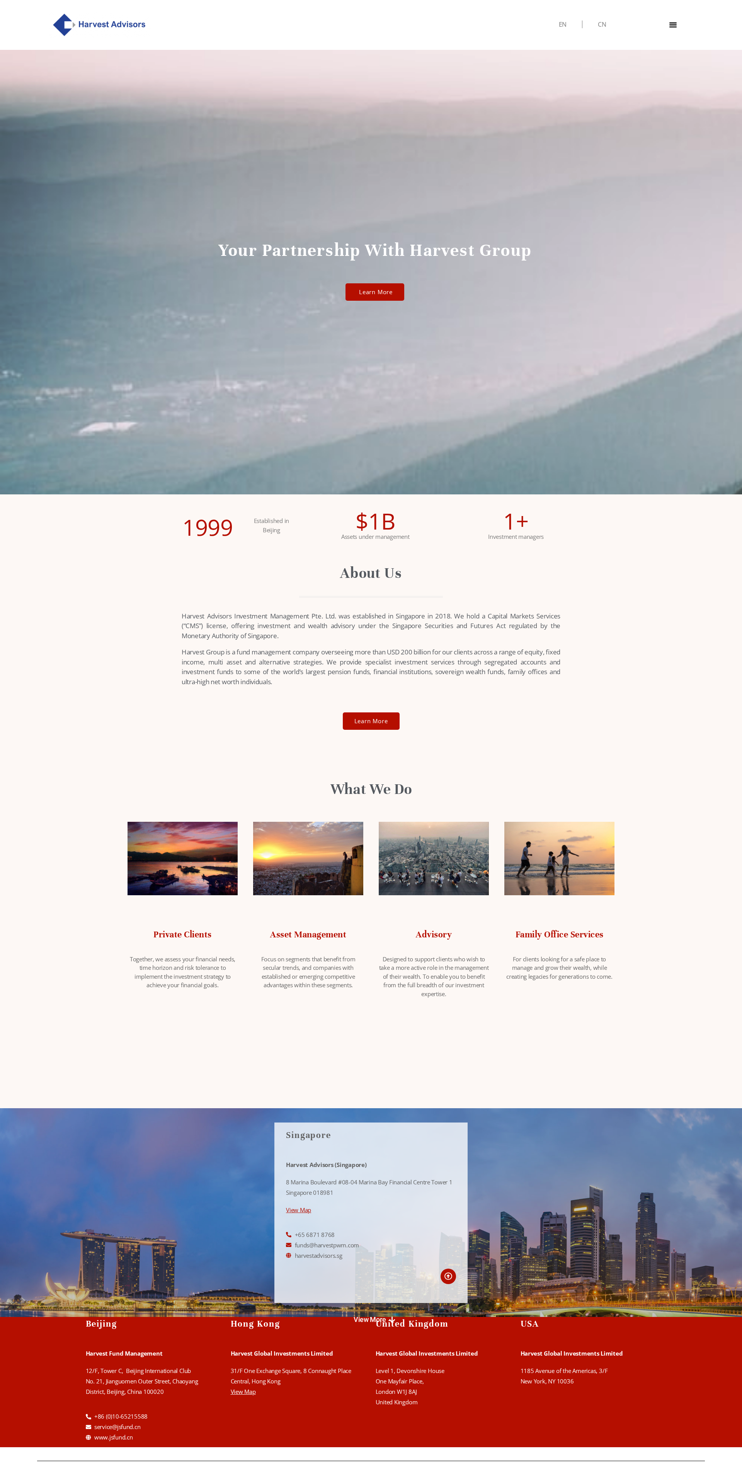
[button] (374, 1320)
